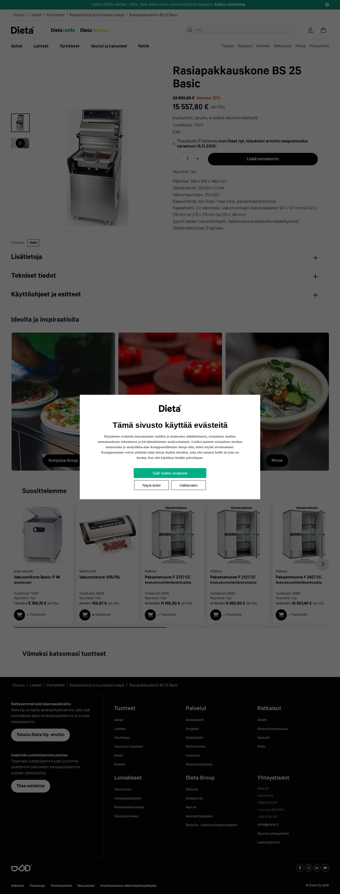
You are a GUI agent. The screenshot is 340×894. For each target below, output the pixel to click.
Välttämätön (188, 485)
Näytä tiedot (151, 485)
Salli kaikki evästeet (170, 473)
